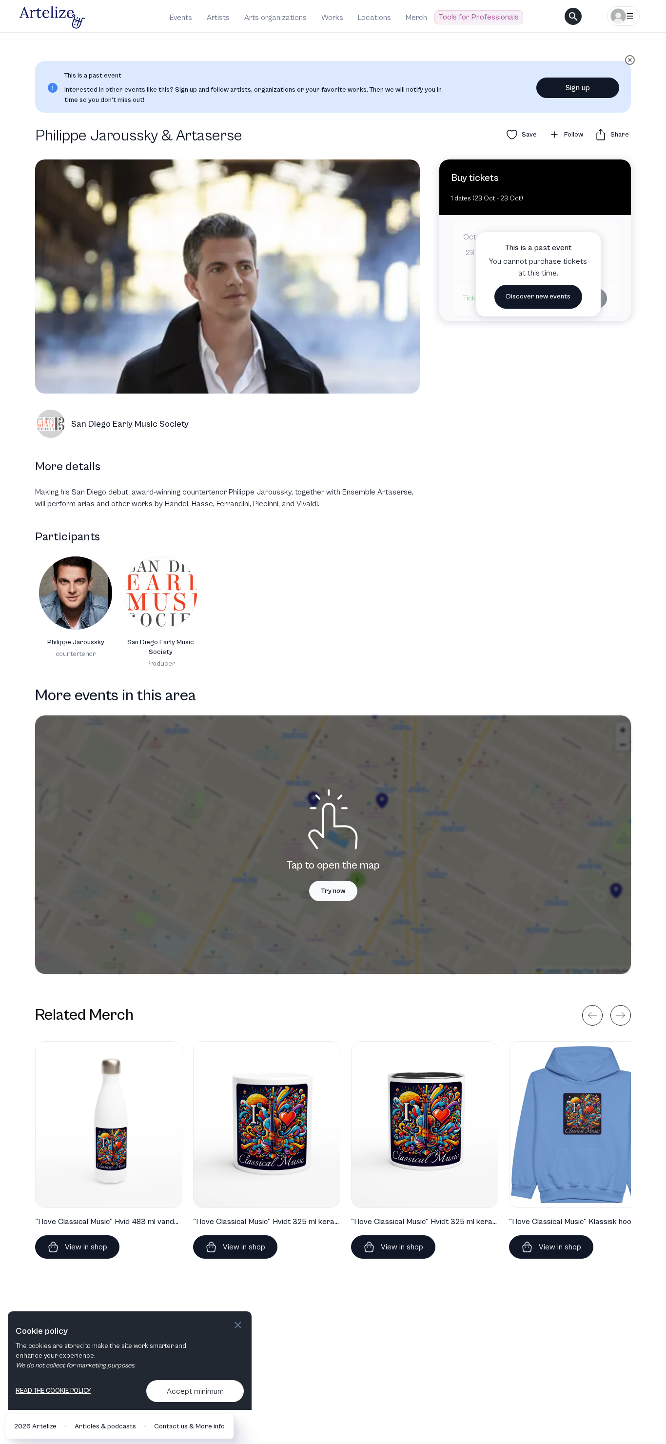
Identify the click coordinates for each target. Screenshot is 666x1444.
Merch (416, 17)
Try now (333, 891)
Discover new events (538, 296)
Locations (374, 17)
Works (332, 17)
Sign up (578, 87)
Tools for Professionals (479, 17)
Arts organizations (275, 17)
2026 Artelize (35, 1426)
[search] (573, 16)
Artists (218, 17)
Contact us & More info (189, 1426)
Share (619, 134)
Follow (573, 134)
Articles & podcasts (105, 1426)
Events (181, 17)
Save (529, 134)
